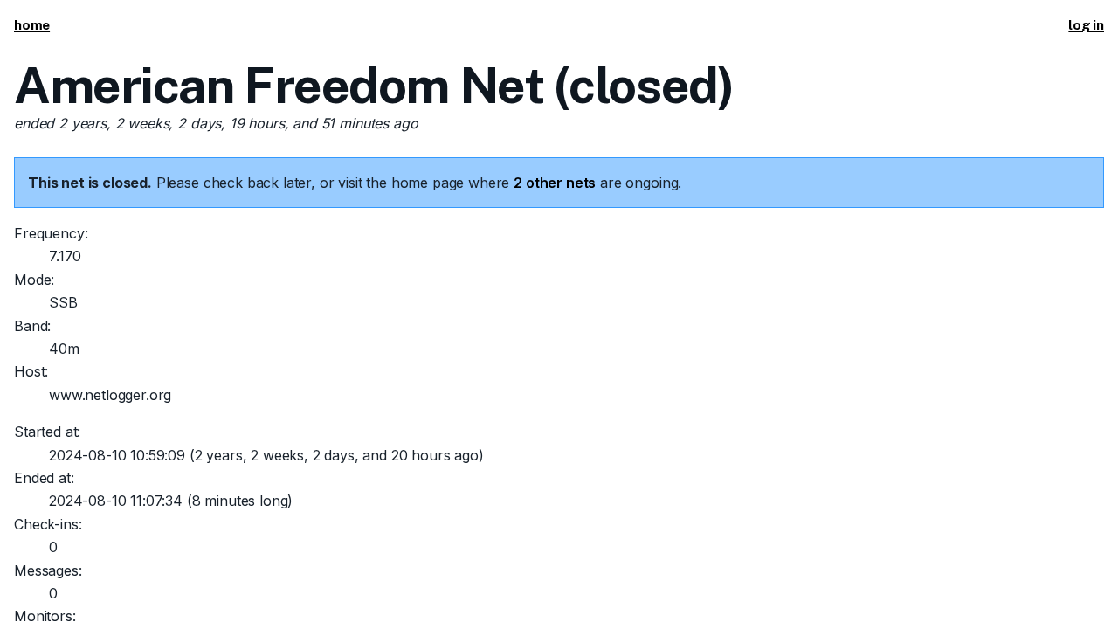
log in (1086, 24)
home (32, 24)
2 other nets (555, 182)
